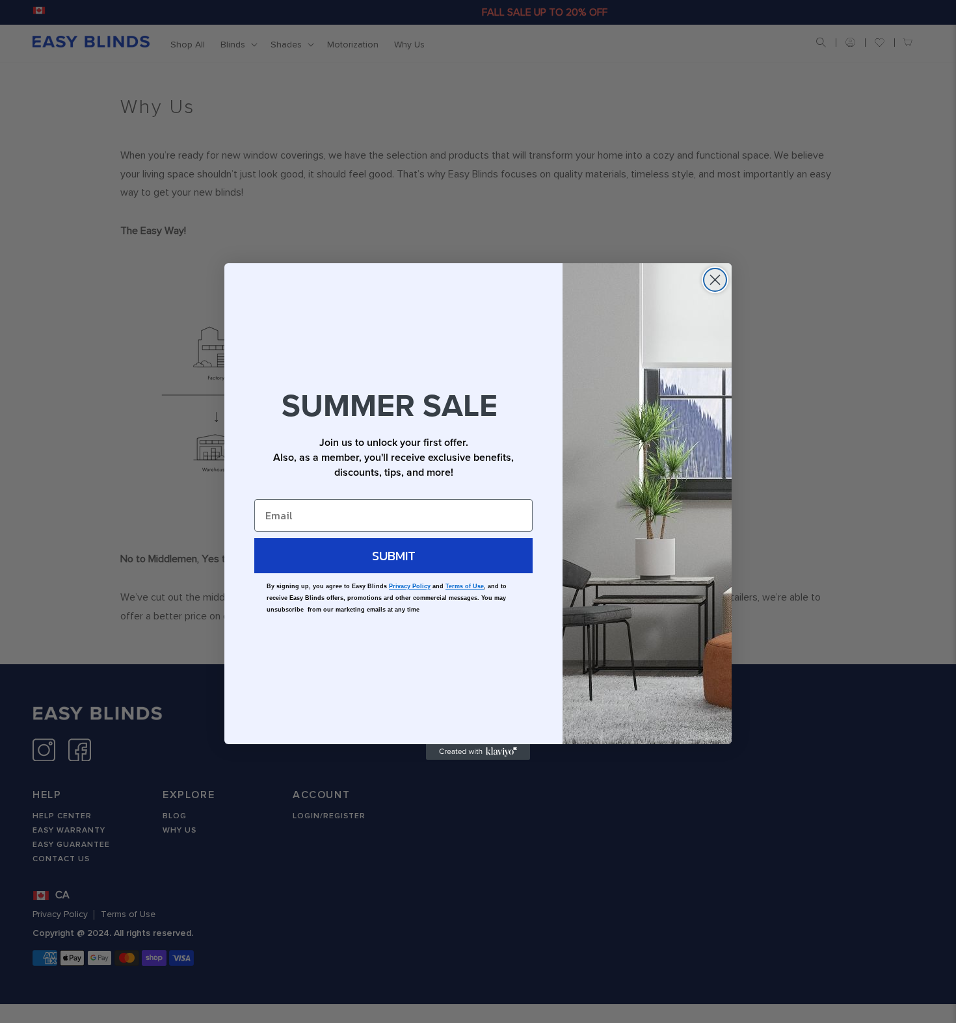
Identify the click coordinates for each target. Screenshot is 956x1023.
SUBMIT (394, 555)
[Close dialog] (715, 279)
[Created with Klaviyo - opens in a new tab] (478, 752)
